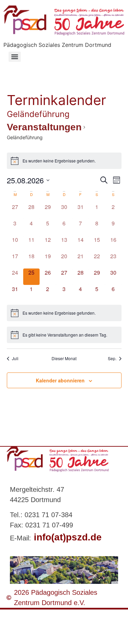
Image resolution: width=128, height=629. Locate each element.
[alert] (64, 161)
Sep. (112, 358)
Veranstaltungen (44, 127)
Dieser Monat (64, 358)
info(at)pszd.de (66, 537)
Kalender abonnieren (60, 380)
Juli (15, 358)
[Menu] (15, 57)
